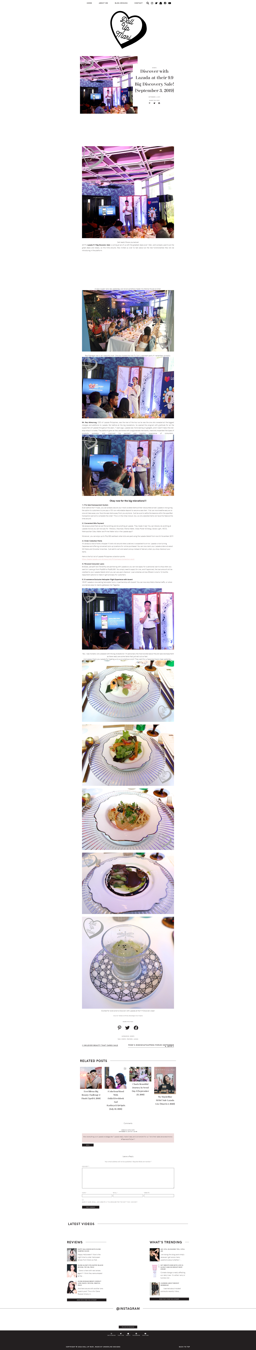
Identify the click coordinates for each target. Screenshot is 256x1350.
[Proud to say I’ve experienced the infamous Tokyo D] (243, 1322)
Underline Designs (111, 1347)
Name (84, 1192)
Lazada (136, 1039)
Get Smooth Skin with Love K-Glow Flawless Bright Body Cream (172, 1267)
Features (130, 1039)
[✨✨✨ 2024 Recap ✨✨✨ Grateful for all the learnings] (115, 1322)
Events (154, 67)
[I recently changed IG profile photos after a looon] (38, 1322)
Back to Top (184, 1347)
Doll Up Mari (88, 1347)
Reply (88, 1145)
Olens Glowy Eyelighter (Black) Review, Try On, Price (90, 1266)
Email (115, 1192)
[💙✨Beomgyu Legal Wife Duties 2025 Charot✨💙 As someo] (13, 1322)
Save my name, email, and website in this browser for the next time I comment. (110, 1202)
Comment (86, 1166)
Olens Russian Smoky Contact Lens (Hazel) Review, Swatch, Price (89, 1283)
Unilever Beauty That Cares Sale (100, 1045)
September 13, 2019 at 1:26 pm (128, 1131)
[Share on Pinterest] (149, 103)
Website (146, 1192)
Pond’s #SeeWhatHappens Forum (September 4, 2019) (151, 1045)
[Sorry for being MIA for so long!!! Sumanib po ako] (166, 1322)
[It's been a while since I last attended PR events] (89, 1322)
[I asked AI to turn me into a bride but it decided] (141, 1322)
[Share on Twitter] (154, 103)
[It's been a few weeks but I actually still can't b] (217, 1322)
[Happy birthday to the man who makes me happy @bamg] (64, 1322)
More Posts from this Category (87, 1300)
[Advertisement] (128, 130)
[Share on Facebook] (159, 103)
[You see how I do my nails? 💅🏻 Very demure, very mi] (192, 1322)
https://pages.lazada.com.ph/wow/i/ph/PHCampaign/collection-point (108, 559)
